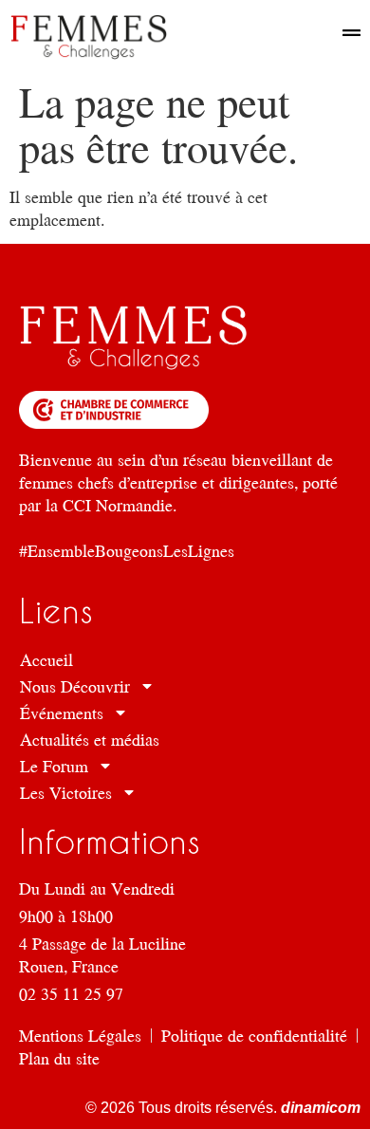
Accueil (46, 659)
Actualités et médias (89, 739)
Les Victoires (66, 792)
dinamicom (319, 1108)
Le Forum (54, 765)
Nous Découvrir (75, 686)
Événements (61, 712)
